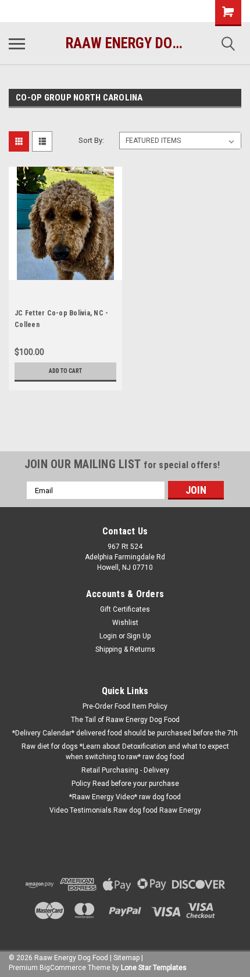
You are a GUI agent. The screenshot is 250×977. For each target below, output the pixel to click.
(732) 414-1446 (49, 11)
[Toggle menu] (17, 43)
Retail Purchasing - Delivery (125, 770)
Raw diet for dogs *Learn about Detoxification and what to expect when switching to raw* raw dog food (125, 751)
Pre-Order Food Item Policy (125, 706)
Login (108, 636)
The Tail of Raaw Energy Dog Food (125, 720)
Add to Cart (65, 371)
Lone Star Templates (154, 968)
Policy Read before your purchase (125, 784)
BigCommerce (63, 968)
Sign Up (139, 636)
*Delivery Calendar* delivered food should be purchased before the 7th (125, 733)
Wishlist (125, 623)
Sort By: (91, 140)
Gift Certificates (125, 609)
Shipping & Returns (125, 649)
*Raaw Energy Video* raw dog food (125, 797)
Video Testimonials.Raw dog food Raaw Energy (125, 810)
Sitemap (126, 958)
